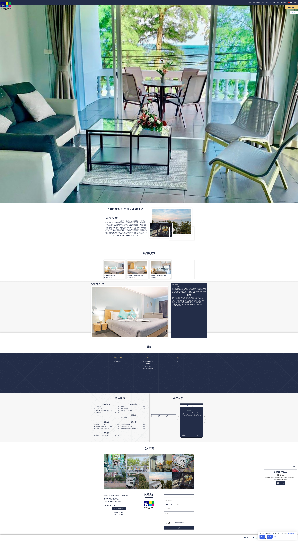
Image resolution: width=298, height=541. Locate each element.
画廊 (278, 2)
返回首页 (292, 533)
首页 (250, 2)
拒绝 (269, 537)
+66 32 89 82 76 (113, 498)
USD (295, 2)
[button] (95, 339)
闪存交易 (293, 485)
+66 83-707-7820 (114, 499)
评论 (267, 2)
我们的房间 (256, 2)
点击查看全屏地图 (118, 508)
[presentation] (1, 91)
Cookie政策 (291, 533)
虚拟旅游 (293, 13)
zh (291, 2)
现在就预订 (291, 7)
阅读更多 (184, 435)
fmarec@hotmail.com (110, 505)
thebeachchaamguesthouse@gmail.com (115, 504)
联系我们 (283, 2)
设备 (262, 2)
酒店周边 (272, 2)
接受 (262, 537)
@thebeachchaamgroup (115, 501)
